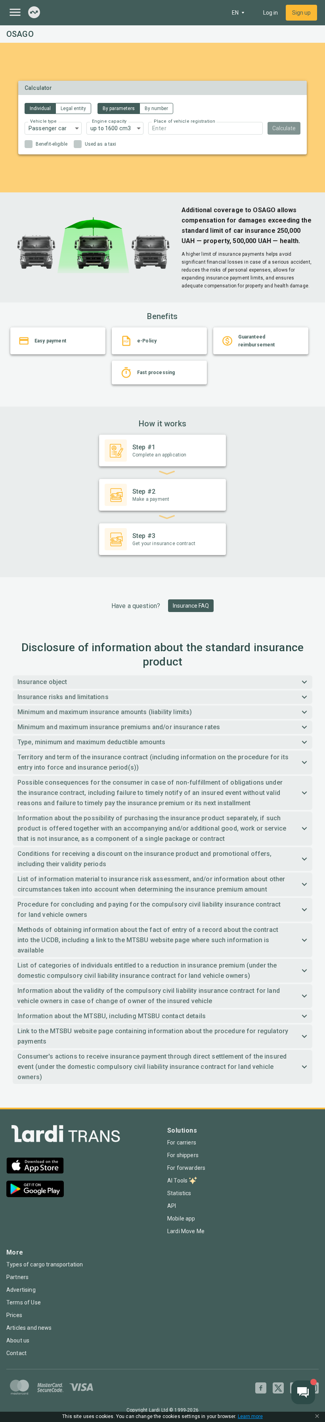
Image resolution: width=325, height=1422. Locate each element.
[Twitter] (278, 1387)
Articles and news (29, 1328)
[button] (53, 128)
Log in (270, 13)
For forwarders (186, 1168)
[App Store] (35, 1166)
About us (17, 1340)
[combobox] (205, 128)
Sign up (301, 13)
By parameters (119, 108)
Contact (16, 1353)
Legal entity (73, 108)
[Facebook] (260, 1387)
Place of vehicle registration (184, 121)
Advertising (21, 1290)
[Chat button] (303, 1392)
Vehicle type (43, 121)
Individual (40, 108)
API (171, 1206)
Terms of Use (23, 1302)
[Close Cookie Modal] (317, 1417)
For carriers (181, 1142)
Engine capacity (109, 121)
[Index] (34, 13)
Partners (17, 1277)
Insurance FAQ (191, 606)
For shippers (183, 1155)
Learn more (250, 1416)
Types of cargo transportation (44, 1264)
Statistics (179, 1193)
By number (156, 108)
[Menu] (15, 12)
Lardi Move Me (186, 1231)
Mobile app (181, 1218)
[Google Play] (35, 1190)
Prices (14, 1315)
